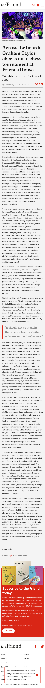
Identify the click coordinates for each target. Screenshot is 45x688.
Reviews (27, 654)
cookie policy (18, 676)
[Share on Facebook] (39, 84)
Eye (25, 663)
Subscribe (8, 631)
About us (4, 659)
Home (3, 654)
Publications (5, 663)
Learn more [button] (21, 679)
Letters (26, 659)
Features (4, 679)
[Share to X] (36, 84)
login (10, 555)
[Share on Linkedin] (42, 84)
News (3, 675)
